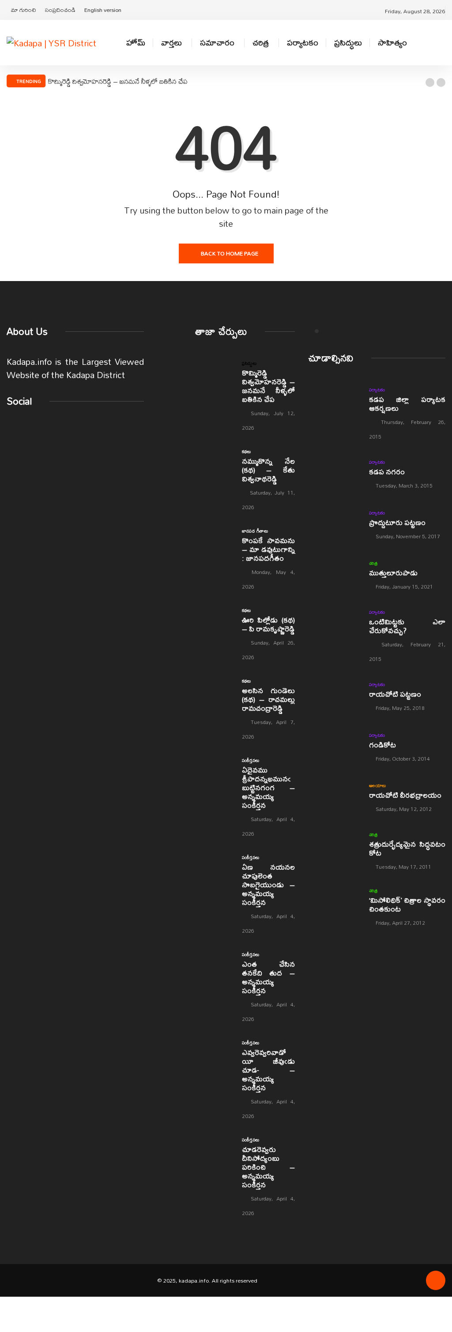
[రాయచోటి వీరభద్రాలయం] (334, 797)
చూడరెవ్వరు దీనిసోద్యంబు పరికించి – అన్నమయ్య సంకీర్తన (268, 1167)
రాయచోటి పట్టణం (395, 694)
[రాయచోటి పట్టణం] (334, 696)
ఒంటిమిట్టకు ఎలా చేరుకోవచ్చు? (407, 626)
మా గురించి (23, 9)
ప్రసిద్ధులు (348, 42)
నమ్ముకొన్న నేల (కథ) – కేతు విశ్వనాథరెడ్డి (268, 470)
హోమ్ (135, 42)
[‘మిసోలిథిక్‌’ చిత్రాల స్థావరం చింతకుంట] (334, 903)
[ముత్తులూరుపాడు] (334, 574)
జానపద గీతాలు (255, 530)
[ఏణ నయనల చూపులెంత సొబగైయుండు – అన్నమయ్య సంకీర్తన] (214, 864)
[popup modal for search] (443, 42)
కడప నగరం (387, 471)
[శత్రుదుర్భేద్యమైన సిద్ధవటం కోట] (334, 847)
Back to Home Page (229, 253)
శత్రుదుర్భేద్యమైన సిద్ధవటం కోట (407, 848)
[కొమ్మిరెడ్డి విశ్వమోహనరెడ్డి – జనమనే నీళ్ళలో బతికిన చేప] (214, 370)
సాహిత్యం (392, 42)
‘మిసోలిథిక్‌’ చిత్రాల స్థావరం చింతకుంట (407, 904)
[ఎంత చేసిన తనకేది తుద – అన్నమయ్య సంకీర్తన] (214, 961)
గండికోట (382, 744)
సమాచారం (217, 42)
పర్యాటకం (302, 42)
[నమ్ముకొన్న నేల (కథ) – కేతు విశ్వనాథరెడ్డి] (214, 458)
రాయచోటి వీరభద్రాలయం (405, 795)
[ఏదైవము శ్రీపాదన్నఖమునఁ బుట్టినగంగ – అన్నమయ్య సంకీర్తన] (214, 767)
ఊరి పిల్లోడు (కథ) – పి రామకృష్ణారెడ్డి (268, 624)
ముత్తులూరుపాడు (393, 572)
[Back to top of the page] (435, 1283)
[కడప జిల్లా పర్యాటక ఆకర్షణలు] (334, 403)
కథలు (246, 451)
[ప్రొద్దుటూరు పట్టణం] (334, 524)
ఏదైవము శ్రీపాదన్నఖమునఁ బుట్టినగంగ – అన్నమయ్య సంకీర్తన (268, 787)
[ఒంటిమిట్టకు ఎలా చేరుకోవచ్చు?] (334, 625)
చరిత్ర (260, 42)
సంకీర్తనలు (251, 760)
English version (102, 9)
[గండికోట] (334, 746)
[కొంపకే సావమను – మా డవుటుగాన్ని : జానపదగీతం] (214, 538)
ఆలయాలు (377, 785)
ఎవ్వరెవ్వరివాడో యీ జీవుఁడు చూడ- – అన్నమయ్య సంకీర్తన (268, 1070)
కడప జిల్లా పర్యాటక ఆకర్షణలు (407, 403)
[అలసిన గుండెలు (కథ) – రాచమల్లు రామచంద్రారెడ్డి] (214, 688)
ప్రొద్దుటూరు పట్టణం (397, 522)
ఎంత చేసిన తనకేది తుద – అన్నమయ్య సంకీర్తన (268, 977)
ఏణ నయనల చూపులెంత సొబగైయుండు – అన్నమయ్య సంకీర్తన (268, 884)
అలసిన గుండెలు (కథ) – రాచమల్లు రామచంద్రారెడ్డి (268, 699)
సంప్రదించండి (60, 9)
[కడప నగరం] (334, 473)
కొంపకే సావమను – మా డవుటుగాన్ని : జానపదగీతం (268, 549)
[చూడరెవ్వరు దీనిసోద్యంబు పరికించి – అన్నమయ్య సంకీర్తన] (214, 1147)
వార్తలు (171, 42)
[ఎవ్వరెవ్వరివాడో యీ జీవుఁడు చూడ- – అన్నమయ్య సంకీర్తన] (214, 1050)
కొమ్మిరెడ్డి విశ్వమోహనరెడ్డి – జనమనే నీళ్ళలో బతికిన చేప (118, 81)
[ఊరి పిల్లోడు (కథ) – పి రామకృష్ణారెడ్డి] (214, 617)
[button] (430, 82)
